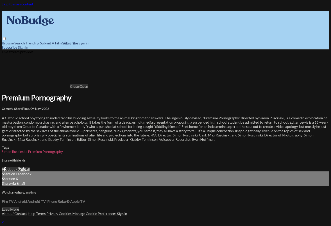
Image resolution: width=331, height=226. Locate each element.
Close (74, 86)
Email (25, 169)
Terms (41, 213)
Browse (8, 43)
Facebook (10, 169)
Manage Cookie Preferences (94, 213)
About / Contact (14, 213)
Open (83, 86)
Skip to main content (17, 4)
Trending (32, 43)
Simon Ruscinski (14, 151)
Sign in (83, 43)
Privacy (52, 213)
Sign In (23, 47)
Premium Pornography (45, 151)
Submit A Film (51, 43)
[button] (4, 38)
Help (32, 213)
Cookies (65, 213)
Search (19, 43)
